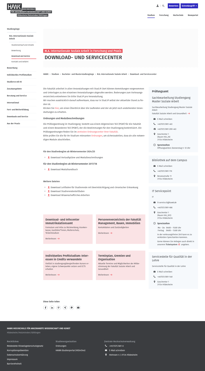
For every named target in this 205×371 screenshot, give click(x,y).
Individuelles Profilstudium (19, 75)
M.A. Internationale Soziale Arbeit (21, 37)
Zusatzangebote (14, 89)
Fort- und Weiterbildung (18, 109)
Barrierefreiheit (14, 364)
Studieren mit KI (14, 82)
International (13, 103)
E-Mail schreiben (164, 119)
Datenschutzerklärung (17, 355)
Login (157, 6)
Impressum (12, 359)
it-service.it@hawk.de (167, 202)
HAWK (46, 74)
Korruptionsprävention (18, 350)
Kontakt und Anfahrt (19, 62)
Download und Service (20, 56)
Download (56, 157)
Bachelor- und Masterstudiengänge (78, 74)
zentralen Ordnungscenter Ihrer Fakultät (97, 131)
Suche (163, 6)
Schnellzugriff (188, 6)
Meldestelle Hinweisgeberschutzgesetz (25, 346)
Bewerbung (16, 51)
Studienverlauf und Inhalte (22, 45)
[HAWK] (29, 11)
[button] (45, 307)
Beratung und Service (17, 96)
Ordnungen (96, 135)
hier (56, 108)
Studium (55, 74)
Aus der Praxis (13, 123)
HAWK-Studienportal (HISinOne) (70, 350)
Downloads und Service (17, 116)
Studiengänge (13, 29)
